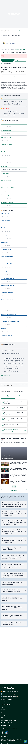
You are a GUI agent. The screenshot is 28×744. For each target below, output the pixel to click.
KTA (2, 707)
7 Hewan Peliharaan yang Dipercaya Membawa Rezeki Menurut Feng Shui (18, 469)
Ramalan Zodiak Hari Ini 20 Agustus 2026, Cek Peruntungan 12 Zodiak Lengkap (18, 475)
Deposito (3, 709)
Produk (5, 35)
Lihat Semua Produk (12, 76)
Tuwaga (3, 455)
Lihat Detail (4, 56)
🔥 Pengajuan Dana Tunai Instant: (9, 691)
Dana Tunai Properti (6, 704)
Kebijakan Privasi (5, 725)
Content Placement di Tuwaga (8, 720)
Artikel (2, 717)
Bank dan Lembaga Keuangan (9, 722)
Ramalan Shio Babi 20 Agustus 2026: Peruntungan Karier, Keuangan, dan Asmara (18, 463)
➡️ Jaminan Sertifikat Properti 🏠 (9, 696)
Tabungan (3, 715)
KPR (2, 712)
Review (3, 49)
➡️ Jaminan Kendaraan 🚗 (8, 694)
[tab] (8, 396)
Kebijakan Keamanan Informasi (9, 728)
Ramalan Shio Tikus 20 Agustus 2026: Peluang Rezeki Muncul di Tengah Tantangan (18, 481)
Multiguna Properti (9, 49)
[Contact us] (25, 741)
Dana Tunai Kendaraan (7, 699)
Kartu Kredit (4, 702)
